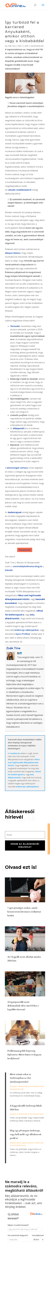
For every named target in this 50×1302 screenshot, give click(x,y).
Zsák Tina (11, 46)
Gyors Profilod (23, 634)
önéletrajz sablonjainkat (26, 630)
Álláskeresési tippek (18, 1143)
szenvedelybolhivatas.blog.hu (27, 566)
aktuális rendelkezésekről (19, 189)
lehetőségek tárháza (17, 467)
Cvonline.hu (14, 753)
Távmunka (15, 326)
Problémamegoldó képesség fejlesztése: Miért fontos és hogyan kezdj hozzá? (24, 1055)
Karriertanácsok (37, 46)
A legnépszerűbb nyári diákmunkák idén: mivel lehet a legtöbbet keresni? (23, 1006)
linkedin (9, 570)
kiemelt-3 (14, 1114)
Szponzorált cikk (17, 1089)
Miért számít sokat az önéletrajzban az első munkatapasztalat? (20, 1078)
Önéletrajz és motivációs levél (31, 1086)
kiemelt (31, 1143)
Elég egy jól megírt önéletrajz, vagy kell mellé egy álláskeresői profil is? (25, 1134)
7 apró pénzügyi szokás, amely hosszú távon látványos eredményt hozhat (24, 912)
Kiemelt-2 (14, 1086)
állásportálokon (13, 253)
